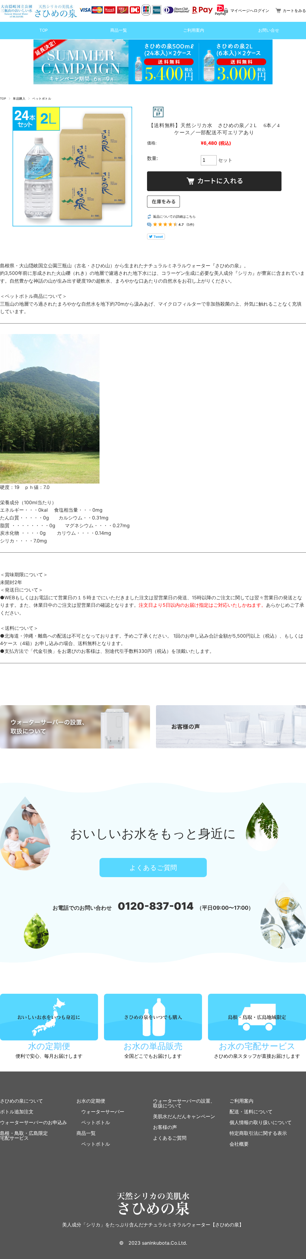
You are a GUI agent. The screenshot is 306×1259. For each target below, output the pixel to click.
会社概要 (239, 1144)
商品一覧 (118, 30)
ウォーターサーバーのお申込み (33, 1122)
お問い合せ (268, 30)
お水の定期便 (90, 1101)
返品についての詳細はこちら (174, 216)
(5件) (190, 224)
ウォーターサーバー (100, 1112)
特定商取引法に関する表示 (258, 1133)
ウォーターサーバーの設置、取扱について (184, 1103)
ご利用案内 (193, 30)
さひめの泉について (21, 1101)
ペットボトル (41, 98)
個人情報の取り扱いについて (261, 1122)
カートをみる (294, 10)
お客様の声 (165, 1127)
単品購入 (19, 98)
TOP (43, 30)
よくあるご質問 (153, 867)
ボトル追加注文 (16, 1112)
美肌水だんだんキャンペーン (184, 1116)
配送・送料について (251, 1112)
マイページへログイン (249, 10)
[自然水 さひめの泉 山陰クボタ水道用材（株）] (39, 10)
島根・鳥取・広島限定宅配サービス (24, 1135)
